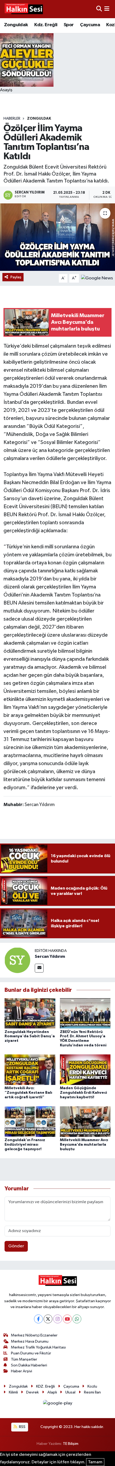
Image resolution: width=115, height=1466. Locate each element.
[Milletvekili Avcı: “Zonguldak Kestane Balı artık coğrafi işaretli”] (30, 1069)
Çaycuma (90, 24)
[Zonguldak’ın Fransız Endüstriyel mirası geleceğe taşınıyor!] (30, 1121)
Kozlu (92, 1386)
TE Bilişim (70, 1444)
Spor (69, 24)
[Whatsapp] (76, 1319)
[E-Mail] (39, 968)
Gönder (16, 1246)
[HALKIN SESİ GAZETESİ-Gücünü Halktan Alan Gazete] (23, 9)
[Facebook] (38, 1319)
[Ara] (99, 9)
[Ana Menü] (106, 9)
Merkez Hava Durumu (29, 1341)
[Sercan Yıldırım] (17, 960)
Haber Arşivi (21, 1371)
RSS (21, 1427)
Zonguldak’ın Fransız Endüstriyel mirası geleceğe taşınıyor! (25, 1144)
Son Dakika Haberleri (29, 1365)
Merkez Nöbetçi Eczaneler (34, 1335)
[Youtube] (67, 1319)
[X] (48, 1319)
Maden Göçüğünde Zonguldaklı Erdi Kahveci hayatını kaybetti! (83, 1092)
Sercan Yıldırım (50, 956)
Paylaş (15, 277)
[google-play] (57, 1404)
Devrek (32, 1392)
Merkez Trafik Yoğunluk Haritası (38, 1347)
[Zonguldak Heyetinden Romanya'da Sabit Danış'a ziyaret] (30, 1013)
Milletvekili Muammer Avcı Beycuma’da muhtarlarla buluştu (84, 1144)
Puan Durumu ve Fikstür (31, 1353)
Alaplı (52, 1392)
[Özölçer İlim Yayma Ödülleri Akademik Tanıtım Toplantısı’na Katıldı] (57, 237)
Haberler (11, 118)
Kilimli (13, 1392)
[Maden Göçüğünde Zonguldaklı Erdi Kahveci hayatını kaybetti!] (85, 1069)
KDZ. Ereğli (45, 1386)
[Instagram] (57, 1319)
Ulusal (70, 1392)
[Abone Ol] (97, 278)
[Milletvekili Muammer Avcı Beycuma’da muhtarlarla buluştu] (85, 1121)
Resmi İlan (92, 1392)
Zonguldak (16, 24)
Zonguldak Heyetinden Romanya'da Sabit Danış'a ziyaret (30, 1036)
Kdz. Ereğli (45, 24)
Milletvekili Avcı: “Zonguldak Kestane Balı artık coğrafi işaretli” (28, 1092)
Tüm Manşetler (24, 1359)
